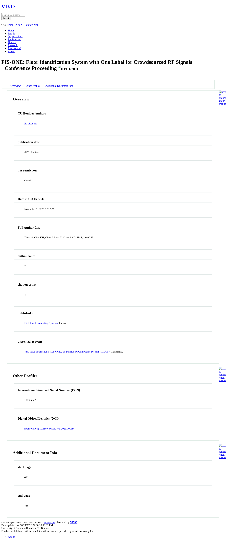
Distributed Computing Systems (41, 323)
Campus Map (31, 24)
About (11, 51)
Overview (15, 85)
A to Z (18, 24)
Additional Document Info (59, 85)
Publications (14, 39)
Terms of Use (49, 522)
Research (13, 45)
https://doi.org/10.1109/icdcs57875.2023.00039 (49, 428)
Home (10, 24)
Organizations (15, 36)
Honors (12, 42)
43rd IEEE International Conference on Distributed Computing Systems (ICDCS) (67, 351)
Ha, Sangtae (30, 123)
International (14, 48)
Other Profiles (33, 85)
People (11, 33)
